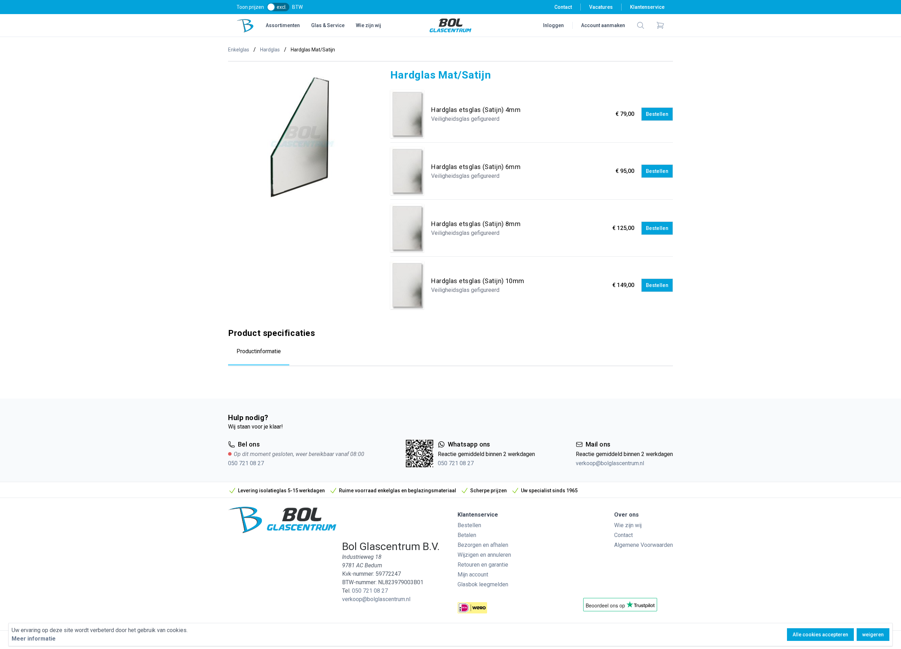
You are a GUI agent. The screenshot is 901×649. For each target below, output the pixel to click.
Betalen (467, 535)
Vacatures (601, 7)
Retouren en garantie (483, 564)
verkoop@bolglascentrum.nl (610, 463)
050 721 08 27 (246, 463)
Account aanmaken (603, 25)
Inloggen (553, 25)
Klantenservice (647, 7)
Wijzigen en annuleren (484, 554)
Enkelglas (238, 49)
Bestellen (657, 114)
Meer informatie (34, 638)
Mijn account (473, 574)
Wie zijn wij (368, 25)
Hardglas (270, 49)
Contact (563, 7)
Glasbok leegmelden (483, 584)
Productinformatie (259, 351)
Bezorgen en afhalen (483, 545)
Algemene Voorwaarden (643, 545)
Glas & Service (328, 25)
